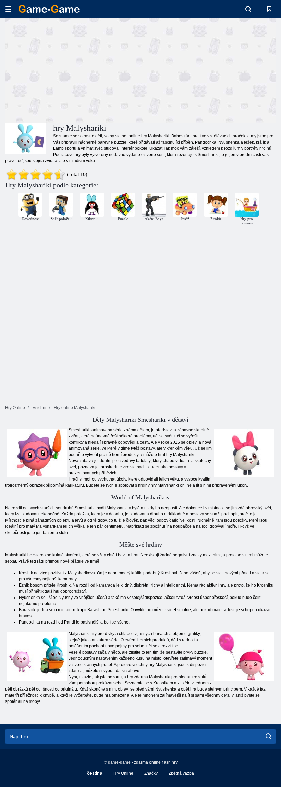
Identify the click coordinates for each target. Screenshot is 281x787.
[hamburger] (8, 9)
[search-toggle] (248, 8)
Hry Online (123, 773)
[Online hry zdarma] (49, 9)
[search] (268, 736)
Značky (151, 773)
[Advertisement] (73, 69)
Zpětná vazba (181, 773)
